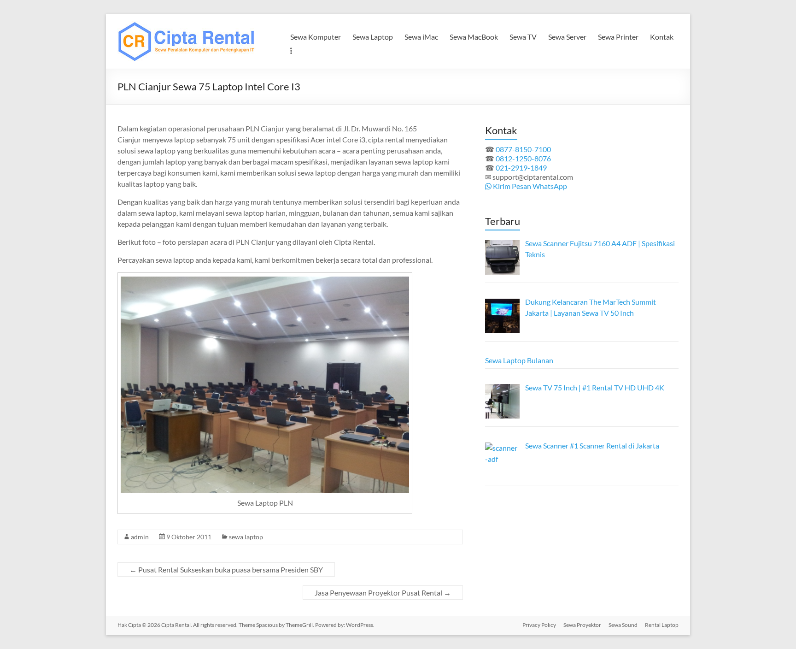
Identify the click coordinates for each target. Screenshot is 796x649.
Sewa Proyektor (582, 624)
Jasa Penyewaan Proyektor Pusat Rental (383, 592)
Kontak (661, 36)
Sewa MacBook (474, 36)
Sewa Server (567, 36)
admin (140, 537)
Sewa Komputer (315, 36)
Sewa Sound (623, 624)
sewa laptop (246, 537)
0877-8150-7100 (523, 149)
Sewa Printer (618, 36)
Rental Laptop (662, 624)
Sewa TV (523, 36)
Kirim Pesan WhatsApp (529, 186)
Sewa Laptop (372, 36)
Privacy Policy (539, 624)
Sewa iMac (421, 36)
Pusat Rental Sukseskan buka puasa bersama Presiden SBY (226, 569)
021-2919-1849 (521, 167)
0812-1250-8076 (523, 158)
